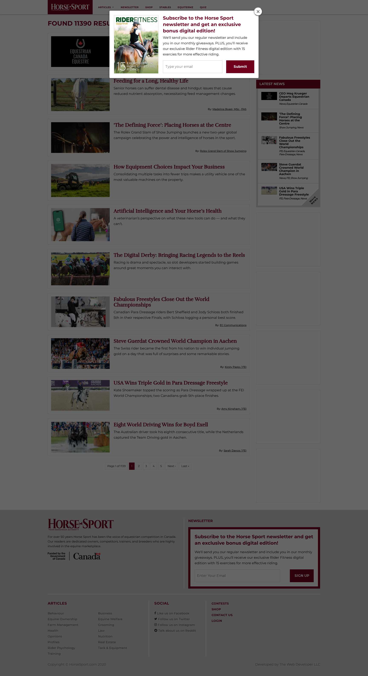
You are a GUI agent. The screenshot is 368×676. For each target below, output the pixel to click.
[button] (258, 11)
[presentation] (258, 11)
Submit (240, 67)
